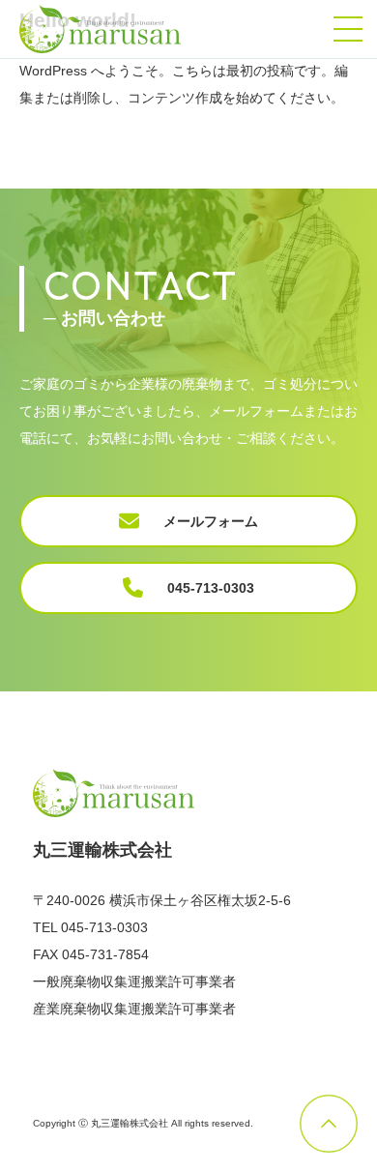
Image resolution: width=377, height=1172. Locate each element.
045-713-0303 (210, 588)
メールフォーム (210, 521)
